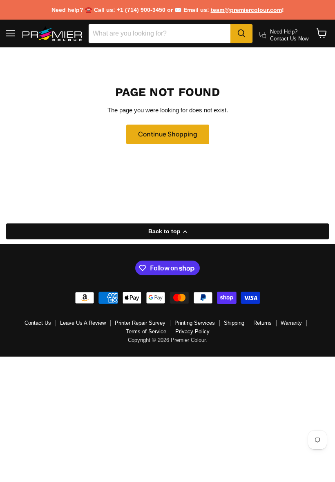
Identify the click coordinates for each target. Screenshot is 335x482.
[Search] (241, 33)
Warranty (291, 323)
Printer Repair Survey (140, 323)
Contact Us (38, 323)
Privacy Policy (192, 331)
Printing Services (194, 323)
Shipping (234, 323)
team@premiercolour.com (246, 10)
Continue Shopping (167, 134)
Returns (262, 323)
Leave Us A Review (83, 323)
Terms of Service (146, 331)
